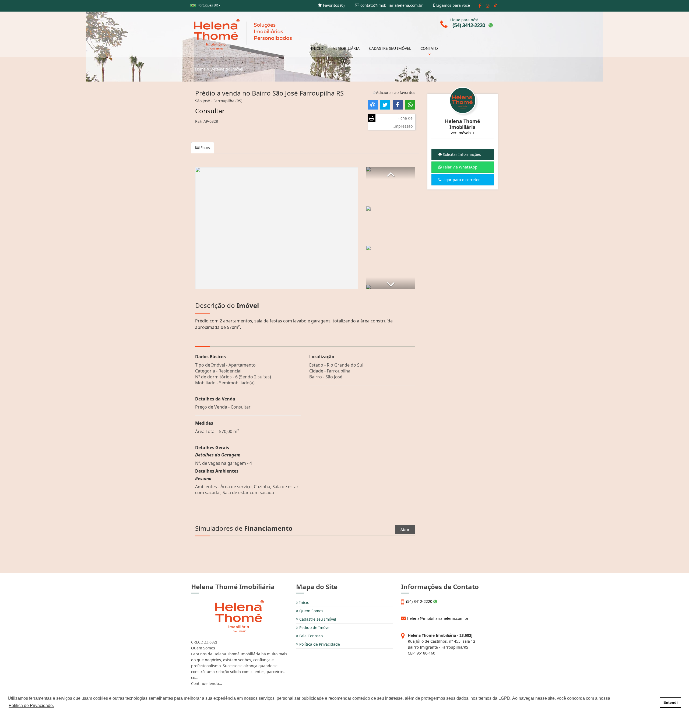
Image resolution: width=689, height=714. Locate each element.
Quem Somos (310, 610)
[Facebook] (479, 6)
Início (303, 602)
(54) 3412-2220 (419, 601)
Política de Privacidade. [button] (31, 705)
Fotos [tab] (204, 147)
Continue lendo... (206, 683)
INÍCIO (317, 48)
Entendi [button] (670, 702)
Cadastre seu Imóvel (317, 619)
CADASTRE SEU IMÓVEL (390, 48)
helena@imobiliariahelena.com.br (438, 618)
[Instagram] (487, 6)
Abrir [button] (405, 529)
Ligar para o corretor (460, 179)
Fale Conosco (310, 635)
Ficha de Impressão (403, 122)
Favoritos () (333, 5)
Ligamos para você (452, 5)
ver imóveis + (462, 132)
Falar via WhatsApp (459, 167)
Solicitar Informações (461, 154)
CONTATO (429, 48)
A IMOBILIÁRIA (346, 48)
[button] (390, 173)
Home (200, 69)
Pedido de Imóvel (314, 627)
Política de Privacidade (319, 644)
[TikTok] (495, 6)
